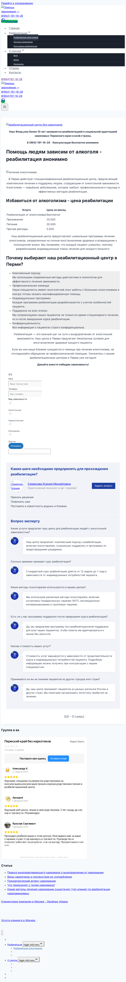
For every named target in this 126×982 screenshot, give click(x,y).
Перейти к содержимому (17, 3)
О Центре (12, 960)
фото (16, 55)
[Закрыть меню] (2, 932)
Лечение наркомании (23, 42)
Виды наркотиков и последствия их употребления (39, 876)
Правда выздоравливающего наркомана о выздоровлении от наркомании (55, 872)
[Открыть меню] (4, 107)
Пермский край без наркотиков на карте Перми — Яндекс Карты (44, 857)
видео (16, 60)
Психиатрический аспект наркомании (31, 880)
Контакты (15, 72)
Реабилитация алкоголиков (26, 37)
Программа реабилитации (25, 46)
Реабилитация (14, 944)
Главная (14, 28)
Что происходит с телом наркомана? (31, 885)
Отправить (16, 446)
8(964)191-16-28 (11, 79)
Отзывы (14, 68)
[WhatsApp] (3, 101)
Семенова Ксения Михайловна (49, 484)
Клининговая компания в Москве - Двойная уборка (34, 901)
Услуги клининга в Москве (18, 920)
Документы (19, 64)
